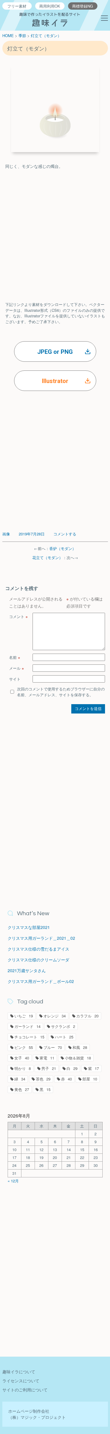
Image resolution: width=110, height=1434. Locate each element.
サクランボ (63, 1026)
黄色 (21, 1089)
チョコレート (29, 1037)
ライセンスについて (20, 1380)
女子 (21, 1058)
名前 (14, 657)
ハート (64, 1037)
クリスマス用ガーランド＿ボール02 (41, 981)
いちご (23, 1016)
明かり (22, 1068)
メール (16, 668)
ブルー (52, 1047)
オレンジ (54, 1016)
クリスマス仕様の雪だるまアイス (38, 949)
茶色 (43, 1079)
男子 (48, 1068)
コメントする (64, 534)
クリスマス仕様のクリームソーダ (38, 960)
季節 (22, 35)
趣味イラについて (18, 1371)
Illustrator (55, 380)
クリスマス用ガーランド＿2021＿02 (41, 938)
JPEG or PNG (55, 351)
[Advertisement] (55, 230)
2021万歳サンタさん (27, 970)
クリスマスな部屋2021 (29, 927)
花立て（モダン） (47, 557)
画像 (6, 534)
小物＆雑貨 (78, 1058)
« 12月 (13, 1181)
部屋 (89, 1079)
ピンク (23, 1047)
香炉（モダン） (62, 548)
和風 (79, 1047)
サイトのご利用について (25, 1390)
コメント (18, 616)
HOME (8, 35)
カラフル (87, 1016)
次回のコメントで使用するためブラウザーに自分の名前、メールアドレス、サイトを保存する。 (61, 691)
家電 (47, 1058)
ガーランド (27, 1026)
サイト (15, 679)
